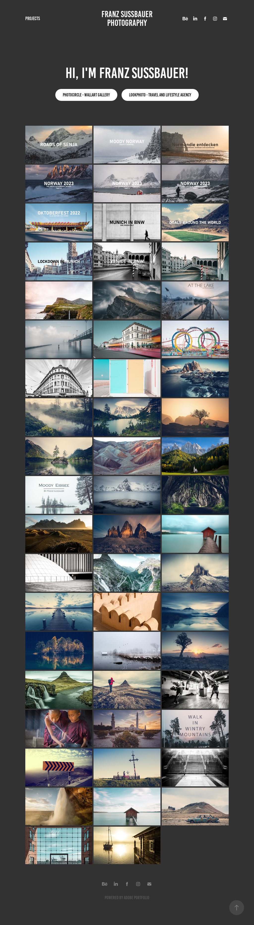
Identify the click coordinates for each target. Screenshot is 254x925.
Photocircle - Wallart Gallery (86, 94)
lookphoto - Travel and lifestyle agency (160, 94)
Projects (32, 18)
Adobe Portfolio (136, 897)
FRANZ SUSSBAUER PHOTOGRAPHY (127, 18)
